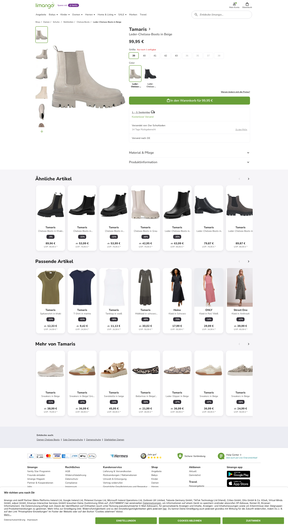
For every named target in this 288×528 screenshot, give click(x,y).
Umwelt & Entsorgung (114, 479)
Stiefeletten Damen (114, 439)
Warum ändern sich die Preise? (235, 92)
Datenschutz (71, 479)
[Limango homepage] (45, 5)
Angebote (156, 471)
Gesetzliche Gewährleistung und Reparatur (125, 486)
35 (197, 55)
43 (176, 55)
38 (219, 55)
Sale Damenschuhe (73, 439)
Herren (154, 486)
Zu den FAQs (241, 129)
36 (187, 55)
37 (208, 55)
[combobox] (222, 14)
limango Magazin (36, 479)
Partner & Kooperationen (40, 482)
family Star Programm (38, 471)
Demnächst (195, 475)
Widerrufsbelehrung (75, 475)
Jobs (29, 486)
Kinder (154, 479)
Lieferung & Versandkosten (117, 471)
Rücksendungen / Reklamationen (120, 475)
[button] (247, 5)
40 (144, 55)
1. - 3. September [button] (141, 112)
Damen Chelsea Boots (48, 439)
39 (133, 55)
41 (155, 55)
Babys (154, 475)
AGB (67, 471)
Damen (155, 482)
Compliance (71, 482)
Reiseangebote (196, 486)
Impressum (71, 486)
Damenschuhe (93, 439)
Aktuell (192, 471)
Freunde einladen (36, 475)
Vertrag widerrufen (113, 482)
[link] (150, 76)
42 (165, 55)
